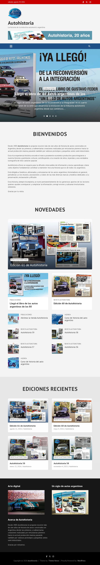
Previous (4, 85)
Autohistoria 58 (71, 332)
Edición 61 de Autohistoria (28, 265)
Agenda (68, 315)
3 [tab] (50, 116)
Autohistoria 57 (27, 347)
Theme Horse (53, 561)
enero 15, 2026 (15, 466)
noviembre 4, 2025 (61, 466)
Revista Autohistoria (19, 260)
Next (95, 85)
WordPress (81, 561)
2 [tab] (47, 116)
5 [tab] (55, 116)
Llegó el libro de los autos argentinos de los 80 (50, 96)
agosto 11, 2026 (16, 429)
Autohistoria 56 (71, 347)
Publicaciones (49, 88)
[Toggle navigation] (11, 46)
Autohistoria (21, 23)
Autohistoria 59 (27, 332)
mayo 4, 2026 (59, 429)
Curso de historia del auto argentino (76, 319)
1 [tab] (44, 116)
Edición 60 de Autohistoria (68, 303)
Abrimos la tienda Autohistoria (34, 318)
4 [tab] (53, 116)
